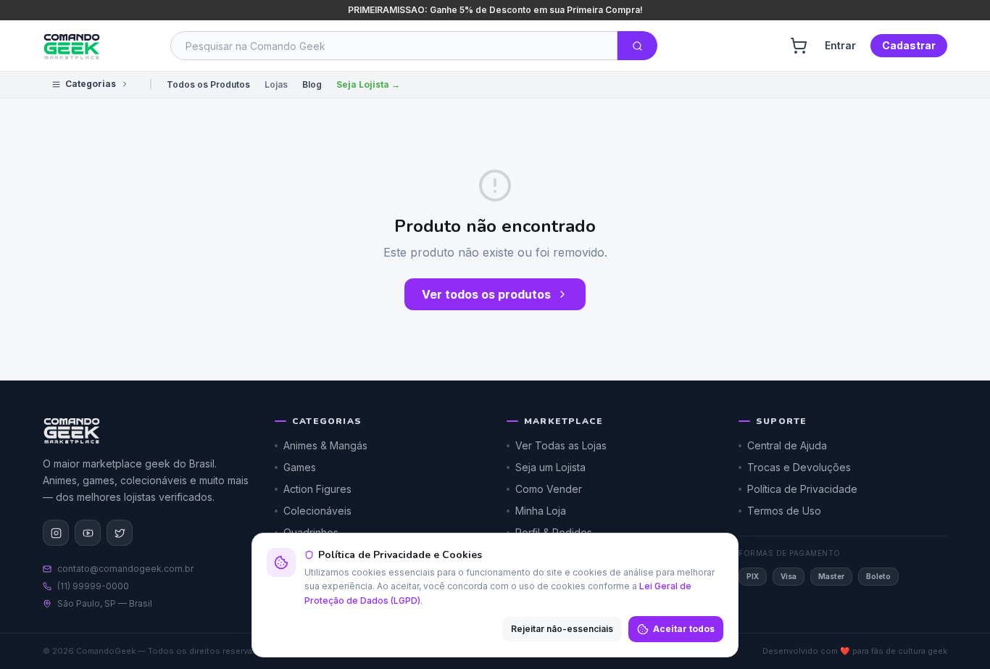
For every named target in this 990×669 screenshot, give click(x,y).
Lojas (276, 84)
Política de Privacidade (802, 489)
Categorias (90, 83)
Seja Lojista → (368, 84)
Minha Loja (540, 510)
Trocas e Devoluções (799, 467)
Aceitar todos (684, 628)
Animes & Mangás (325, 445)
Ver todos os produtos (486, 294)
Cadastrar (909, 45)
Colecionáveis (317, 510)
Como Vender (548, 489)
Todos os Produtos (208, 84)
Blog (312, 84)
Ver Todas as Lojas (561, 445)
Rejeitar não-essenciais (562, 628)
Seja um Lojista (550, 467)
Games (299, 467)
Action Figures (317, 489)
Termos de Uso (784, 510)
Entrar (840, 45)
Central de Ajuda (787, 445)
